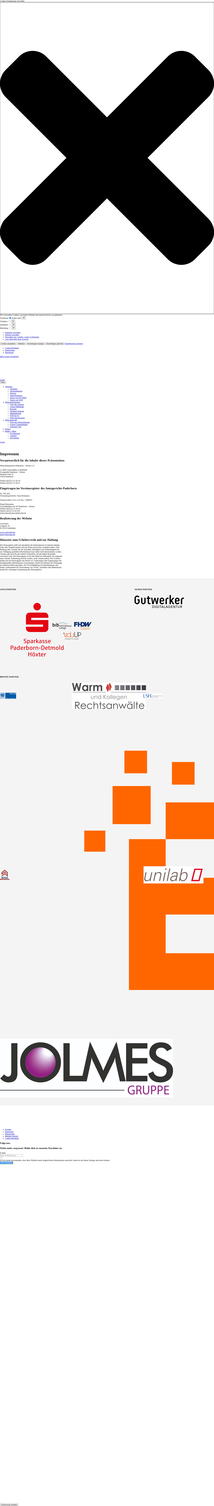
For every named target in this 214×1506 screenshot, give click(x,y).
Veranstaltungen (16, 391)
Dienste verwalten (12, 335)
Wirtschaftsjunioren (12, 402)
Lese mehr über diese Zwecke (16, 339)
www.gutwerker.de (7, 532)
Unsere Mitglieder (17, 407)
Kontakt (8, 1129)
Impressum (9, 352)
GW (107, 1500)
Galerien (13, 436)
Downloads (14, 438)
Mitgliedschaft (15, 413)
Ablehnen (21, 344)
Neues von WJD (16, 400)
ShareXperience (16, 396)
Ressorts (13, 409)
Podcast (13, 393)
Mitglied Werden (11, 1136)
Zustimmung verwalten (9, 1505)
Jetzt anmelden (6, 1163)
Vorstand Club (15, 427)
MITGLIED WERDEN (9, 357)
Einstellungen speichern (54, 344)
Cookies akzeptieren (8, 344)
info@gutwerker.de (7, 534)
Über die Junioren (17, 404)
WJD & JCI (14, 416)
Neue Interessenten (17, 418)
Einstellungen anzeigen (35, 344)
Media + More (10, 431)
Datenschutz (10, 350)
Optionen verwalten (12, 333)
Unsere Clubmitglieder (19, 425)
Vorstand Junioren (17, 411)
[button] (107, 158)
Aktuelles (8, 387)
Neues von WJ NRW (18, 398)
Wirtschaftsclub (11, 420)
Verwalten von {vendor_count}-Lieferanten (22, 337)
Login (2, 380)
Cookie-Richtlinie (12, 348)
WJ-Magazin (15, 433)
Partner (8, 429)
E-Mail (2, 1153)
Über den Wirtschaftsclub (20, 422)
